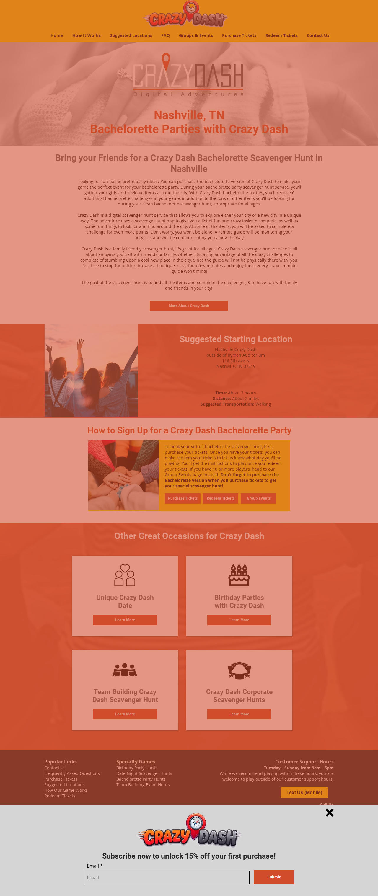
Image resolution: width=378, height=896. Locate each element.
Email (93, 866)
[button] (330, 812)
